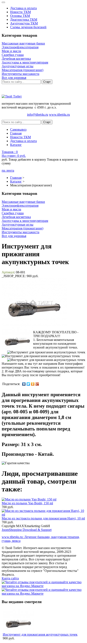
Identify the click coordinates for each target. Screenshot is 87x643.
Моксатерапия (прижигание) (22, 70)
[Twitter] (28, 384)
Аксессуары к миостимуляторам (25, 62)
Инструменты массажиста (20, 74)
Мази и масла (11, 51)
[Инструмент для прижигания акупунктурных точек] (17, 338)
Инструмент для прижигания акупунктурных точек (40, 634)
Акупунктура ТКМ (24, 23)
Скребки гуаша (13, 55)
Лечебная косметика (16, 58)
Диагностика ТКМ (23, 19)
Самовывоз (18, 129)
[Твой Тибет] (12, 96)
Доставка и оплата (23, 8)
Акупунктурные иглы (17, 66)
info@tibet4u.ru (37, 114)
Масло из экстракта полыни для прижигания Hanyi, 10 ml (43, 518)
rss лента (8, 170)
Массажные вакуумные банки (23, 43)
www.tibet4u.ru (59, 114)
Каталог (16, 145)
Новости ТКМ (20, 12)
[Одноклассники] (33, 384)
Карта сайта (10, 578)
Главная (16, 133)
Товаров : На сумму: (14, 153)
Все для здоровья (14, 77)
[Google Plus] (37, 384)
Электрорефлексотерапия (20, 47)
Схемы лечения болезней (28, 27)
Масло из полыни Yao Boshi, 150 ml (27, 503)
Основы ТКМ (20, 16)
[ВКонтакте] (24, 384)
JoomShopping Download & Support (27, 530)
